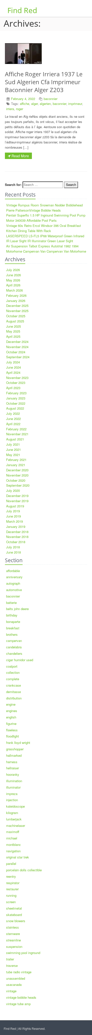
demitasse (13, 691)
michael (11, 838)
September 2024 (17, 357)
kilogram (12, 812)
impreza (11, 793)
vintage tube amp (18, 1003)
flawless (12, 730)
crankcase (13, 685)
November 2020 (17, 475)
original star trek (17, 857)
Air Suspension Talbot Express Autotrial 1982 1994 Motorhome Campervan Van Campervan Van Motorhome (46, 249)
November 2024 (17, 346)
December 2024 (17, 341)
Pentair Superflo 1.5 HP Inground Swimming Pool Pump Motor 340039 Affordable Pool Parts (45, 218)
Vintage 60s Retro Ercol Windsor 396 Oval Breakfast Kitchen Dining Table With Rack (43, 228)
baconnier (50, 98)
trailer (10, 959)
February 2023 (16, 393)
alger (34, 103)
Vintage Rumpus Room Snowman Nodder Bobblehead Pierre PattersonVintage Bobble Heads (44, 208)
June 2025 (13, 326)
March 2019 (14, 521)
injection (12, 799)
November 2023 (17, 377)
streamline (13, 940)
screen (11, 901)
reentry (11, 876)
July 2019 (13, 511)
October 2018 (15, 541)
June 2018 (13, 552)
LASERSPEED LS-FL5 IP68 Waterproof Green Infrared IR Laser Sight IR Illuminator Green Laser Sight (45, 238)
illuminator (13, 787)
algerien (45, 103)
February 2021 (16, 459)
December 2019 (17, 495)
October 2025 (15, 316)
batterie (11, 602)
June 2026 (13, 275)
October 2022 (15, 403)
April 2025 (13, 336)
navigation (13, 851)
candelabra (14, 647)
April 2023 (13, 387)
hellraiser (12, 768)
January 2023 (15, 398)
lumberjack (14, 819)
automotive (14, 589)
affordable (13, 570)
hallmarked (14, 755)
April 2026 (13, 285)
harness (11, 761)
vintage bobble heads (21, 997)
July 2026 (13, 269)
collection (13, 672)
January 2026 (15, 300)
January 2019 (15, 526)
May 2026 (13, 280)
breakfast (12, 628)
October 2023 (15, 382)
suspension (14, 946)
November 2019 (17, 500)
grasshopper (15, 749)
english (11, 717)
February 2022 (16, 429)
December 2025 (17, 305)
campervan (14, 640)
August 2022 (15, 408)
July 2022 (13, 413)
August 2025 (15, 321)
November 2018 (17, 536)
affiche (24, 103)
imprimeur (75, 103)
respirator (12, 882)
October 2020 (15, 480)
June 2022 (13, 418)
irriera (10, 108)
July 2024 (13, 362)
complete (12, 679)
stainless (12, 927)
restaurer (12, 889)
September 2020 (17, 485)
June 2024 (13, 367)
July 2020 (13, 490)
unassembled (15, 978)
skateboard (14, 914)
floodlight (12, 736)
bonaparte (13, 621)
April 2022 (13, 423)
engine (10, 704)
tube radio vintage (18, 972)
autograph (13, 583)
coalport (11, 666)
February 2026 (16, 295)
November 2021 (17, 434)
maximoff (12, 831)
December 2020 (17, 470)
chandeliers (14, 653)
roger (19, 108)
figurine (11, 723)
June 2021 (13, 449)
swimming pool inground (23, 952)
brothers (12, 634)
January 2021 (15, 464)
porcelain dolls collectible (24, 870)
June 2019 (13, 516)
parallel (11, 863)
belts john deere (17, 608)
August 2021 (15, 439)
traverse (12, 965)
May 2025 (13, 331)
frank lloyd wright (18, 742)
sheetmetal (14, 908)
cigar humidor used (19, 659)
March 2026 (14, 290)
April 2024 (13, 372)
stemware (13, 933)
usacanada (14, 984)
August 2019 (15, 506)
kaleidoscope (15, 806)
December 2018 (17, 531)
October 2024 (15, 352)
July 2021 (13, 444)
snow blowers (15, 920)
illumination (14, 780)
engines (11, 710)
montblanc (13, 844)
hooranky (12, 774)
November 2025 (17, 310)
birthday (11, 615)
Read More (20, 155)
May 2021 (13, 454)
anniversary (14, 577)
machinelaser (15, 825)
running (11, 895)
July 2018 (13, 547)
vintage (11, 991)
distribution (14, 698)
